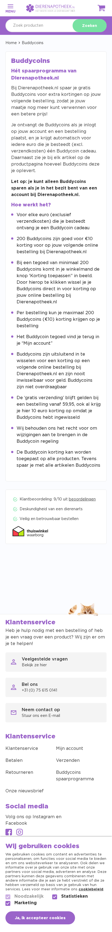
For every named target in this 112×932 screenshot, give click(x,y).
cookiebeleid (91, 889)
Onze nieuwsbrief (24, 791)
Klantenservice (21, 748)
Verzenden (68, 760)
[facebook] (8, 833)
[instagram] (19, 833)
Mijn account (69, 748)
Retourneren (19, 772)
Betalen (14, 760)
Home (11, 43)
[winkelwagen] (101, 9)
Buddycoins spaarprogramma (75, 775)
